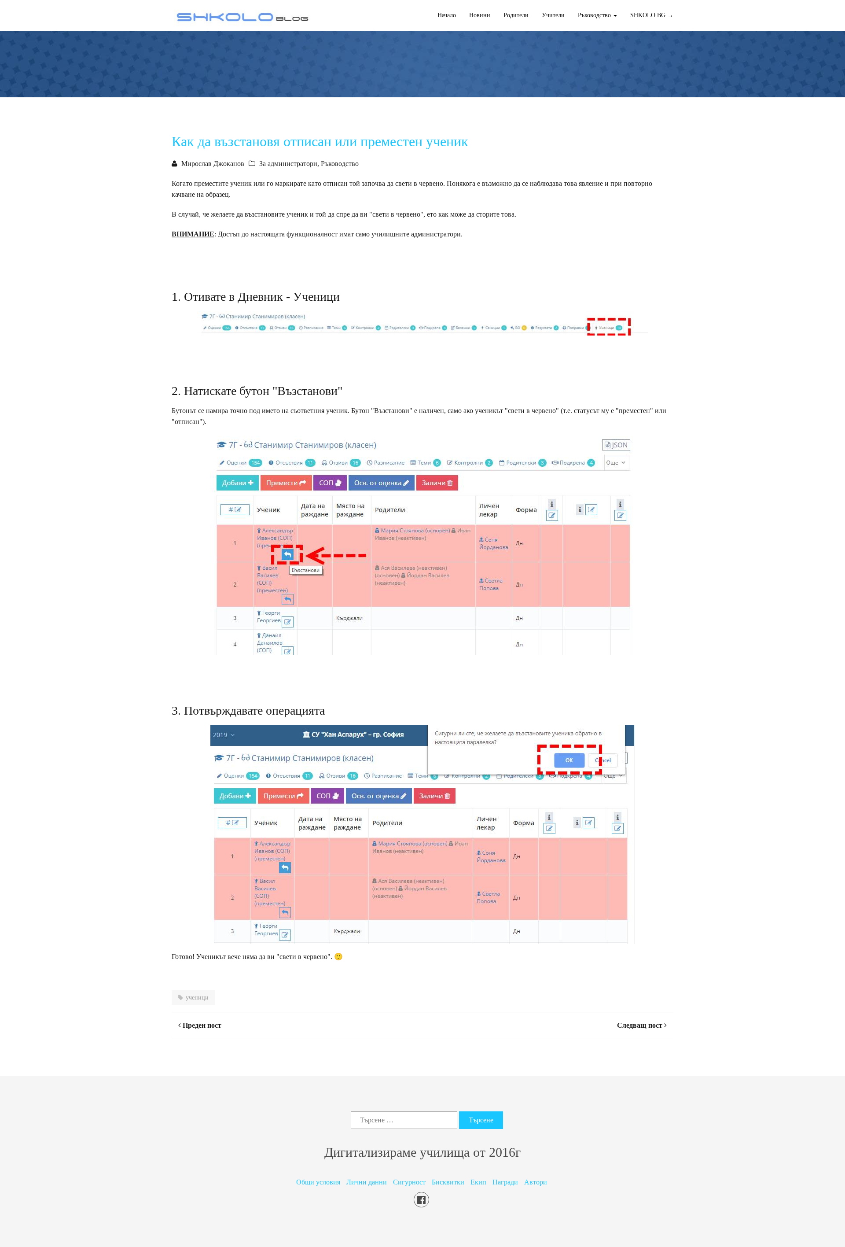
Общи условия (318, 1182)
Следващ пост (640, 1025)
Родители (516, 15)
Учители (553, 15)
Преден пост (201, 1025)
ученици (197, 997)
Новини (479, 15)
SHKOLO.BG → (651, 15)
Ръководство (340, 163)
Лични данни (366, 1182)
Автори (535, 1182)
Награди (505, 1182)
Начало (446, 15)
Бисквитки (448, 1182)
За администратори (288, 163)
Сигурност (409, 1182)
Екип (478, 1182)
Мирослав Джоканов (212, 163)
